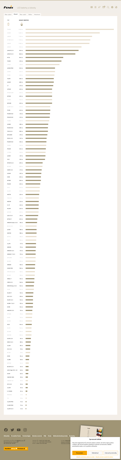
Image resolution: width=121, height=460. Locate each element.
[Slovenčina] (116, 7)
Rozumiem (79, 453)
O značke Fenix (16, 436)
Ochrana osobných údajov (68, 443)
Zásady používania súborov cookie (85, 456)
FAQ (45, 436)
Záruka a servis (37, 436)
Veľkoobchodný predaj (60, 436)
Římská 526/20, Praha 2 (10, 442)
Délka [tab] (30, 14)
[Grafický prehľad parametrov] (99, 7)
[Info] (112, 7)
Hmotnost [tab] (37, 14)
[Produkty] (92, 7)
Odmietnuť (95, 453)
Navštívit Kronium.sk (15, 448)
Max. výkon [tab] (8, 14)
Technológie (26, 436)
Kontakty (72, 436)
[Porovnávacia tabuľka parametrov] (95, 7)
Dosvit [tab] (15, 14)
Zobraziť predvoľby (111, 453)
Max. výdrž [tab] (23, 14)
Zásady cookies (65, 442)
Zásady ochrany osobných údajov (104, 456)
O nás (49, 436)
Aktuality (6, 436)
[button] (107, 7)
